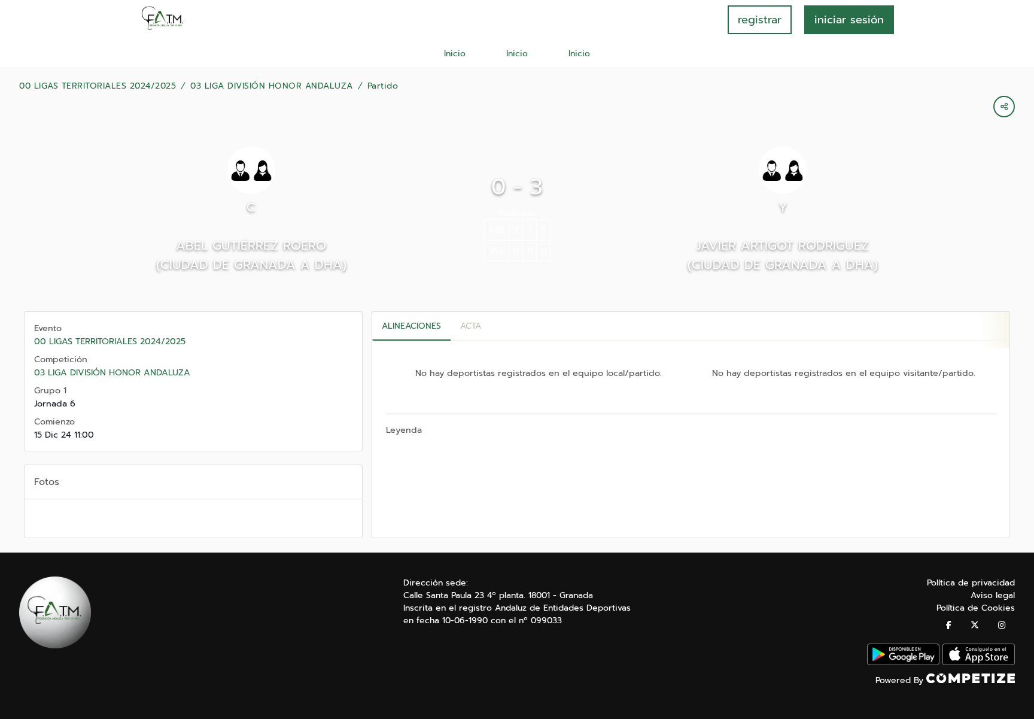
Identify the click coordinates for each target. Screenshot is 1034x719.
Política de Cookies (975, 608)
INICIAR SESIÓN (849, 19)
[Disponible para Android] (903, 662)
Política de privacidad (971, 583)
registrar (759, 19)
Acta (470, 326)
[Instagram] (1001, 625)
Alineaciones (411, 326)
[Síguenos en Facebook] (948, 625)
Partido (383, 86)
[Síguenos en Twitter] (975, 625)
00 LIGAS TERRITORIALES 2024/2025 (97, 86)
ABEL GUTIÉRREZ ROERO (251, 245)
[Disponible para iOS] (978, 662)
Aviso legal (993, 595)
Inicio (455, 53)
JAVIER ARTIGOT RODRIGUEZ (783, 245)
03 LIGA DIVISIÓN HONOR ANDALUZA (271, 86)
